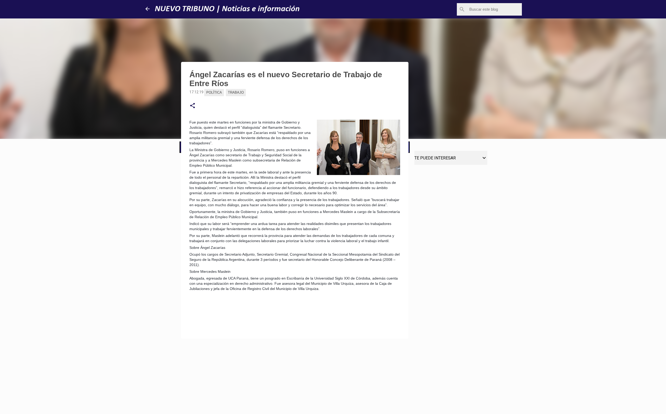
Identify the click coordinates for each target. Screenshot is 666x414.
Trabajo (236, 92)
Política (214, 92)
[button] (192, 105)
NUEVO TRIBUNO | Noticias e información (227, 9)
